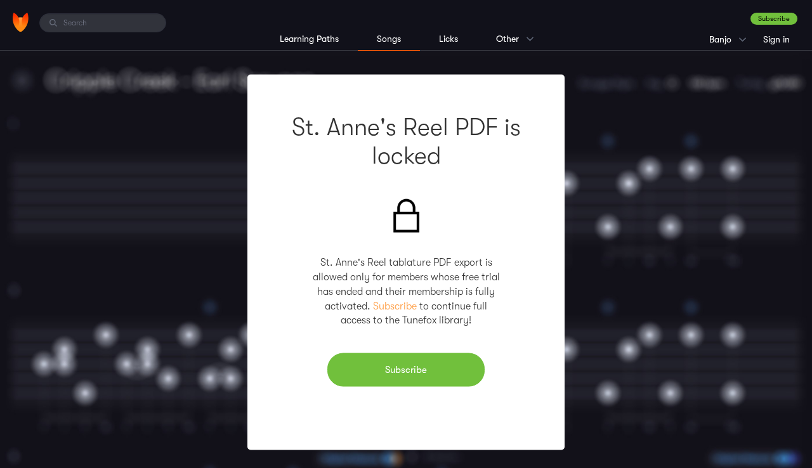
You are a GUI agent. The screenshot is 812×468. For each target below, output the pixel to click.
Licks (448, 39)
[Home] (21, 22)
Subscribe (774, 19)
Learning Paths (309, 39)
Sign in (776, 39)
